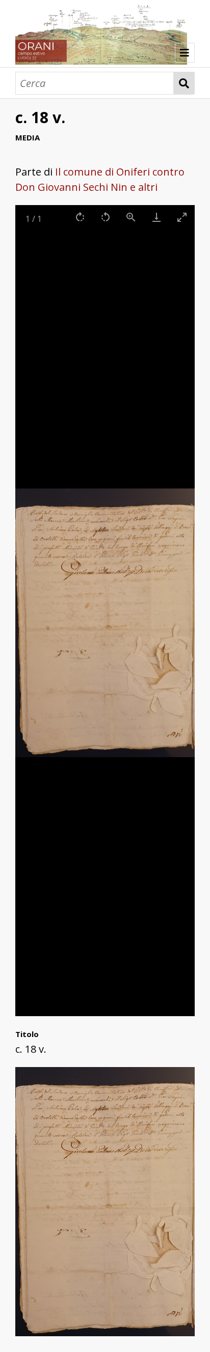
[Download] (156, 217)
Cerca (184, 83)
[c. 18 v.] (105, 1332)
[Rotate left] (105, 217)
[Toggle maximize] (182, 217)
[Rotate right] (80, 217)
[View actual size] (131, 217)
